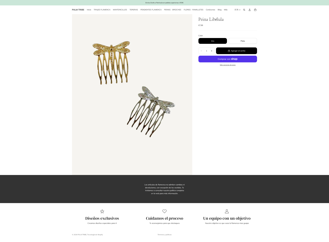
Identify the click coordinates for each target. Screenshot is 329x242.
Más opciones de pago (228, 65)
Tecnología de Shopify (95, 235)
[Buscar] (244, 10)
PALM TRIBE (82, 235)
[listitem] (226, 10)
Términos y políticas (165, 235)
